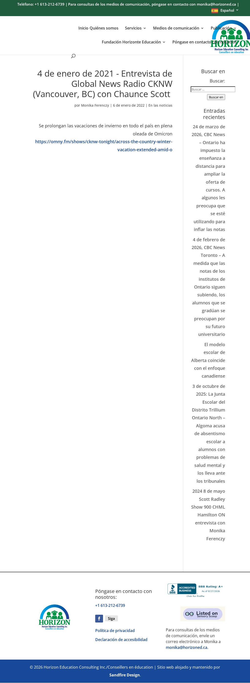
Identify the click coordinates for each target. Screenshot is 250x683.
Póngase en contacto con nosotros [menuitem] (204, 42)
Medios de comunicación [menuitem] (176, 28)
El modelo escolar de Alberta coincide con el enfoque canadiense (208, 360)
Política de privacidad (115, 630)
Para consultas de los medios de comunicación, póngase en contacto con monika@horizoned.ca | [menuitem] (153, 5)
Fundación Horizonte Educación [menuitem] (131, 42)
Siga (111, 618)
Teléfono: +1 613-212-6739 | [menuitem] (42, 5)
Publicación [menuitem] (221, 28)
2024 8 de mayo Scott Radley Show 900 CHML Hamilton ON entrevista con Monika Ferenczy (208, 514)
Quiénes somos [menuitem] (104, 28)
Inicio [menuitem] (83, 28)
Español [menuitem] (227, 10)
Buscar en (216, 97)
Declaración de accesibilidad (121, 639)
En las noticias (160, 105)
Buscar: (217, 81)
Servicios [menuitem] (133, 28)
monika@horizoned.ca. (187, 647)
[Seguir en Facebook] (99, 619)
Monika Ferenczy (95, 105)
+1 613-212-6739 (110, 605)
